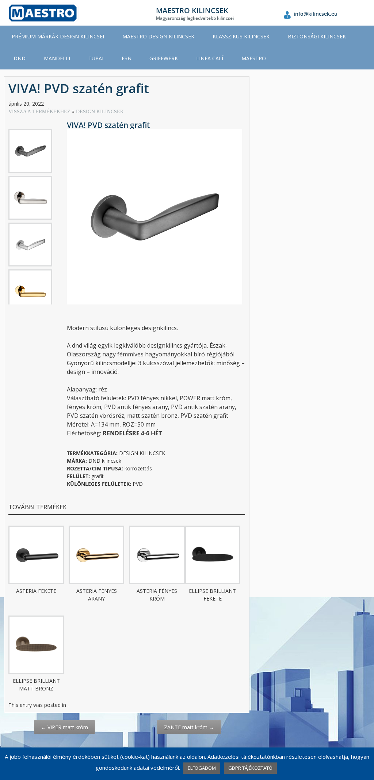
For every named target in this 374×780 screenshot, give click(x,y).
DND (20, 58)
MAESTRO (253, 58)
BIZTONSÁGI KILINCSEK (317, 36)
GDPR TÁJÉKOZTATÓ (250, 768)
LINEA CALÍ (209, 58)
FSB (126, 58)
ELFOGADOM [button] (202, 768)
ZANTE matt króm (189, 727)
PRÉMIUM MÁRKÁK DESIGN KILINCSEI (58, 36)
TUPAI (95, 58)
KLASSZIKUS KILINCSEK (241, 36)
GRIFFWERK (163, 58)
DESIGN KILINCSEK (100, 111)
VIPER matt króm (64, 727)
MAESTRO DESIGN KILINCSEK (158, 36)
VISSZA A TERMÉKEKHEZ (40, 111)
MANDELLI (57, 58)
